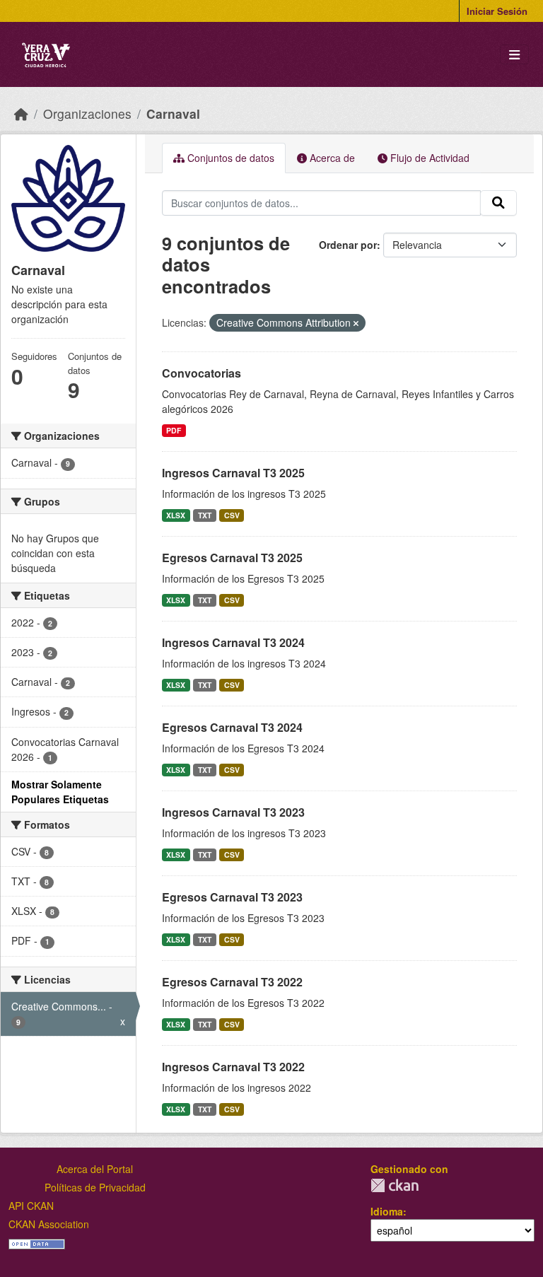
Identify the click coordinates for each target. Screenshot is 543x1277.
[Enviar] (498, 203)
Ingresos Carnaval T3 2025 (233, 473)
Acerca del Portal (95, 1169)
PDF (173, 430)
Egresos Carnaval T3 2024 (232, 727)
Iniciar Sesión (497, 11)
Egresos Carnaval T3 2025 (232, 557)
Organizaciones (87, 113)
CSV (232, 515)
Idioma (386, 1211)
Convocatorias (201, 373)
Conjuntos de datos (229, 158)
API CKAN (31, 1206)
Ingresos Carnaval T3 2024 (233, 642)
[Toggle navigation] (514, 55)
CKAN (394, 1185)
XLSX (175, 515)
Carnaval (173, 113)
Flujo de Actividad (428, 158)
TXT (204, 515)
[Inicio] (21, 113)
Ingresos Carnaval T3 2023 (233, 812)
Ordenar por (348, 245)
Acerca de (331, 158)
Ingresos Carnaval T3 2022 (233, 1067)
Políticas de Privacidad (95, 1187)
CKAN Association (48, 1224)
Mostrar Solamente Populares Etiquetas (60, 791)
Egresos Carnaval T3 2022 (232, 982)
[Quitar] (356, 323)
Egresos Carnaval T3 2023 (232, 897)
